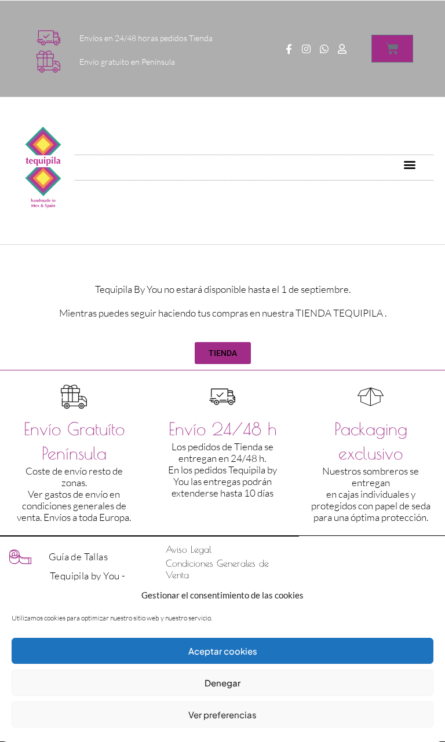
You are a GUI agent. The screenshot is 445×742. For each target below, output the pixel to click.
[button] (410, 164)
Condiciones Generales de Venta (217, 569)
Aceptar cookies (222, 650)
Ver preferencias (222, 714)
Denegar (222, 682)
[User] (342, 49)
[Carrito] (392, 49)
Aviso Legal (188, 549)
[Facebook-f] (289, 49)
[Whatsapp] (324, 49)
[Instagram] (307, 49)
